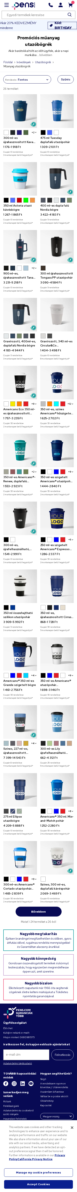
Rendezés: (11, 79)
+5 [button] (69, 539)
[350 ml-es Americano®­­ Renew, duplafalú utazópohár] (20, 450)
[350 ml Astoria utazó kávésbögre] (20, 179)
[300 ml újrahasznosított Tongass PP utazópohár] (57, 247)
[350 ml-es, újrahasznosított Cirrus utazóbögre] (57, 586)
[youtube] (31, 1085)
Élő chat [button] (8, 1028)
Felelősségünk (11, 1106)
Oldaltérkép (47, 1101)
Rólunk (7, 1101)
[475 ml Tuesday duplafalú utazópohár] (57, 111)
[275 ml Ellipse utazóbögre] (20, 790)
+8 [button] (69, 811)
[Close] (72, 1127)
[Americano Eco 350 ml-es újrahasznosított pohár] (20, 383)
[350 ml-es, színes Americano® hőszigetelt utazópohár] (57, 383)
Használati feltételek (15, 1118)
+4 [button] (32, 675)
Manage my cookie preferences (38, 1172)
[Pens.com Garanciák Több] (18, 1012)
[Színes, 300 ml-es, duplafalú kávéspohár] (57, 858)
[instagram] (14, 1085)
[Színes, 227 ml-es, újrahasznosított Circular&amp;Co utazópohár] (20, 722)
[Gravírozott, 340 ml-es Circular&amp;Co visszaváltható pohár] (57, 315)
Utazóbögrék (43, 62)
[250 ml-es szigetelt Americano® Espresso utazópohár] (57, 518)
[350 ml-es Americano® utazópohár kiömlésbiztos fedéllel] (57, 654)
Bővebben (38, 911)
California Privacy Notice (35, 1159)
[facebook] (6, 1085)
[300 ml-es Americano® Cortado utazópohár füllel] (20, 858)
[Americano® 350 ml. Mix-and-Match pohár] (57, 790)
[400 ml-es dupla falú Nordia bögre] (57, 179)
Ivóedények (24, 62)
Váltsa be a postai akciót (54, 1096)
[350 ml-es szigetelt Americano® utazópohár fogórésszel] (57, 450)
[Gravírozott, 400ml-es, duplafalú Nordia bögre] (20, 315)
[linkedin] (23, 1085)
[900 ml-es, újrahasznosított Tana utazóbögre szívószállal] (20, 247)
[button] (6, 132)
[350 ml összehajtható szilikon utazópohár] (20, 586)
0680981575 (27, 1037)
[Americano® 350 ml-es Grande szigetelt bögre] (20, 654)
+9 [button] (32, 403)
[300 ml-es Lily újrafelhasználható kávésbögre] (57, 722)
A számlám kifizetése (52, 1091)
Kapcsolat (46, 1105)
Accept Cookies (38, 1184)
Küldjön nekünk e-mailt (16, 1032)
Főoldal (8, 62)
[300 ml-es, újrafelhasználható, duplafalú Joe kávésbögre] (20, 518)
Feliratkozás (62, 1055)
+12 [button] (69, 403)
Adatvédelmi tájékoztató (17, 1063)
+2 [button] (33, 132)
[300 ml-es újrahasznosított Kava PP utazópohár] (20, 111)
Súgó (43, 1079)
